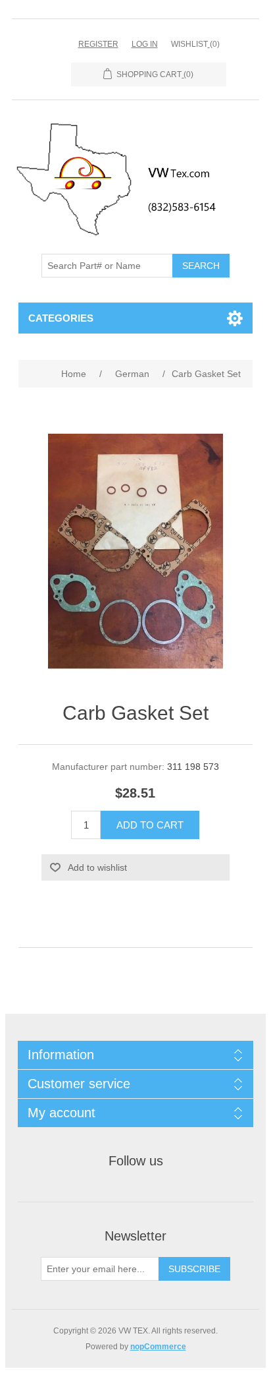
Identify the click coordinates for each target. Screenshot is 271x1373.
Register (98, 44)
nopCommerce (158, 1346)
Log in (145, 44)
